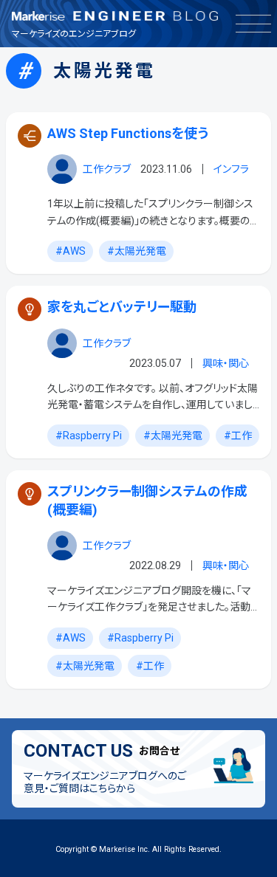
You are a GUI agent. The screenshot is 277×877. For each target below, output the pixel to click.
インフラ (231, 169)
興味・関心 (225, 363)
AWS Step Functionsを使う (127, 133)
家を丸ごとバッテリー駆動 (121, 306)
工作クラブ (107, 169)
